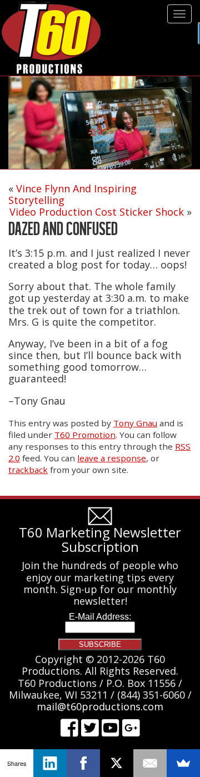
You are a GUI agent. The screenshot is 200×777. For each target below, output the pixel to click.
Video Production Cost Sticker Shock (96, 211)
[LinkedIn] (50, 763)
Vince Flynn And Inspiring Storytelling (72, 194)
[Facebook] (83, 763)
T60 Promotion (85, 434)
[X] (116, 763)
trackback (28, 469)
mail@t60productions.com (100, 706)
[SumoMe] (183, 763)
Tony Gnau (135, 423)
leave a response (111, 458)
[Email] (150, 763)
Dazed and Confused (63, 228)
